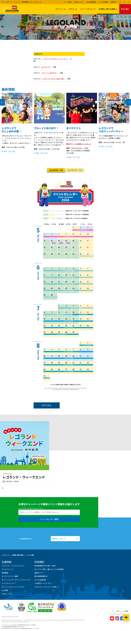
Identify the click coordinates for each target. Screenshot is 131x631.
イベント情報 (30, 555)
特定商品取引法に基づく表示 (45, 566)
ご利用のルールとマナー (43, 583)
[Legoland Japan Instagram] (117, 618)
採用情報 (5, 573)
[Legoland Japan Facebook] (122, 618)
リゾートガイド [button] (86, 9)
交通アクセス (79, 2)
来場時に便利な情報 (17, 555)
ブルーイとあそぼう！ (50, 73)
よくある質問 (103, 2)
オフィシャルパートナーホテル (13, 587)
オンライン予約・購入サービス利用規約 (49, 569)
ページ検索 (67, 2)
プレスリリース (7, 569)
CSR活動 (5, 590)
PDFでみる (46, 405)
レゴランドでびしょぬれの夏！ (53, 79)
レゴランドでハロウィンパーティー (55, 59)
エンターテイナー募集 (10, 576)
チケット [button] (59, 9)
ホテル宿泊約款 (40, 580)
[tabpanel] (65, 286)
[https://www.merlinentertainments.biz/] (9, 607)
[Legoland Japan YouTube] (112, 618)
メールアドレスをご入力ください (30, 508)
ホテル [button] (71, 9)
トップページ (5, 555)
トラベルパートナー (9, 583)
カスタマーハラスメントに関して (46, 587)
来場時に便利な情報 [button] (107, 9)
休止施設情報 (91, 2)
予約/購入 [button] (125, 9)
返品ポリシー (39, 573)
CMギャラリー (7, 594)
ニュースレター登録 (49, 519)
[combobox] (65, 538)
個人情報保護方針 (40, 576)
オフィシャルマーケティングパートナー (16, 580)
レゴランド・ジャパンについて (13, 566)
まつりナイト (46, 67)
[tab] (56, 170)
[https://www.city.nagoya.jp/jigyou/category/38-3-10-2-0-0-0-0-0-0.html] (41, 607)
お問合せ (113, 2)
